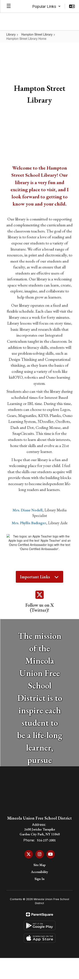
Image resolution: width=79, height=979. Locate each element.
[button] (46, 6)
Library (11, 34)
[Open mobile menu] (8, 6)
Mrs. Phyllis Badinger (29, 522)
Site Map (39, 865)
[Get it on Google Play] (39, 925)
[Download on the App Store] (39, 938)
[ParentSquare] (39, 914)
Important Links (35, 577)
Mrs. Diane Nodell (27, 510)
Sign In (39, 879)
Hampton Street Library (36, 34)
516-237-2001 (46, 840)
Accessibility (39, 872)
